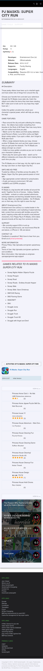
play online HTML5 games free (11, 633)
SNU (9, 303)
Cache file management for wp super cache (15, 615)
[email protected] (16, 238)
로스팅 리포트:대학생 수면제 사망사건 (18, 529)
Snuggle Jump (12, 307)
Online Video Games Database (11, 628)
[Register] (37, 3)
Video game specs (7, 629)
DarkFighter (9, 553)
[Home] (4, 3)
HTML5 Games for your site (10, 624)
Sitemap (4, 603)
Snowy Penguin (13, 276)
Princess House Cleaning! (21, 452)
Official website (25, 60)
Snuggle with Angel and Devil (18, 320)
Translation (5, 607)
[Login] (40, 3)
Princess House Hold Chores (22, 482)
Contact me (5, 589)
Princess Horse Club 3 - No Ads (23, 393)
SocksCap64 (6, 652)
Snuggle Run (12, 310)
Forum (4, 609)
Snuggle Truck (12, 314)
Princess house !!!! (19, 413)
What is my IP (6, 583)
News (30, 10)
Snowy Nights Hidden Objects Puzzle (20, 272)
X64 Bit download (7, 648)
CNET (4, 644)
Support (19, 24)
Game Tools (7, 24)
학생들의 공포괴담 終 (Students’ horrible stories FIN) (17, 516)
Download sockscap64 (9, 593)
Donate (4, 601)
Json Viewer (5, 581)
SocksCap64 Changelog (9, 587)
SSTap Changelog (7, 611)
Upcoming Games (7, 631)
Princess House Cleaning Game (23, 443)
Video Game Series (8, 626)
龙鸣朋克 (7, 540)
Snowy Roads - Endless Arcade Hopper (21, 283)
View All (36, 388)
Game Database (8, 10)
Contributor (5, 605)
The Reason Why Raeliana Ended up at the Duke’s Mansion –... (18, 504)
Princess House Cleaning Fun (23, 433)
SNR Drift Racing (13, 293)
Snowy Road (12, 279)
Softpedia (5, 646)
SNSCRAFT (11, 300)
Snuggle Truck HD (14, 317)
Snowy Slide (11, 286)
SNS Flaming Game (14, 296)
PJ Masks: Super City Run (20, 370)
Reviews (22, 10)
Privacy (4, 591)
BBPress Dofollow (7, 635)
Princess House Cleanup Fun (22, 462)
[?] (13, 52)
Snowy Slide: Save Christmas (18, 289)
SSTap (4, 650)
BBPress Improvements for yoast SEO (13, 613)
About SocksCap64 (8, 585)
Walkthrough (8, 17)
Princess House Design (20, 472)
